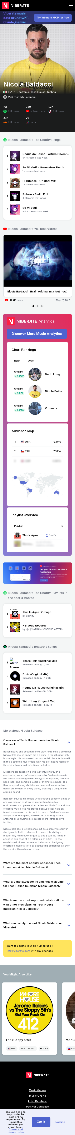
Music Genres (37, 1090)
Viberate (15, 5)
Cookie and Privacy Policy (15, 1131)
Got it (41, 1122)
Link (47, 535)
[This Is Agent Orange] (15, 614)
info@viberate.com (18, 951)
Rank (17, 360)
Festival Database (37, 1106)
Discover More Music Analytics (37, 334)
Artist (31, 360)
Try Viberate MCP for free (53, 17)
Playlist (18, 526)
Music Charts (37, 1095)
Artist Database (37, 1101)
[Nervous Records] (15, 627)
